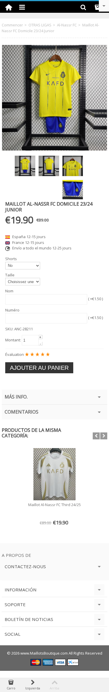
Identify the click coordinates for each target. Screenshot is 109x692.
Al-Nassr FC (67, 25)
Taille (10, 275)
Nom (9, 291)
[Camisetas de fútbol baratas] (8, 7)
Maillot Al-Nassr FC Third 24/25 (54, 504)
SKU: (9, 328)
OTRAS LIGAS (39, 25)
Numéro (12, 310)
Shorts (11, 258)
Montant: (13, 340)
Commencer (12, 25)
